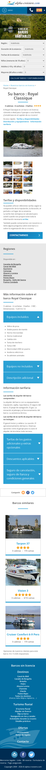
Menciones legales (7, 760)
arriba (25, 219)
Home (5, 85)
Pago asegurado (15, 763)
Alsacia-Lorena (23, 686)
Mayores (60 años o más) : (12, 72)
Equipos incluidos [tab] (18, 317)
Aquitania (7, 269)
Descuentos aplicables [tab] (20, 459)
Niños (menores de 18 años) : (13, 60)
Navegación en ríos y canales (23, 716)
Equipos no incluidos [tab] (20, 366)
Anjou (23, 684)
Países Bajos (8, 278)
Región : (5, 43)
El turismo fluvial (23, 709)
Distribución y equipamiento (16, 121)
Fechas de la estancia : (11, 55)
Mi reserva (27, 760)
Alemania (7, 275)
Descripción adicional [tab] (20, 378)
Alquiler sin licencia (23, 711)
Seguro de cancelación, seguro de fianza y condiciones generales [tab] (21, 474)
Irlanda (23, 691)
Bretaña (23, 681)
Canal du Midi (23, 676)
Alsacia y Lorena (10, 273)
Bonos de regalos (23, 735)
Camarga (7, 271)
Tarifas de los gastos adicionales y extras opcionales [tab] (19, 443)
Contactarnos (19, 235)
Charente (23, 688)
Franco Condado (10, 282)
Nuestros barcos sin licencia (22, 85)
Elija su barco (23, 714)
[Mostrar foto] (7, 164)
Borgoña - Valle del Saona (14, 280)
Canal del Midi (9, 266)
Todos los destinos (23, 697)
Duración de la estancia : (12, 49)
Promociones (23, 732)
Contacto (23, 741)
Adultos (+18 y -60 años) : (11, 66)
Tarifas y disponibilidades (28, 119)
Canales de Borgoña (12, 264)
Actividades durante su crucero (23, 718)
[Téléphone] (31, 10)
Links (19, 760)
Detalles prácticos (23, 721)
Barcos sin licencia (23, 665)
